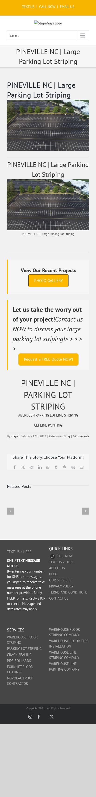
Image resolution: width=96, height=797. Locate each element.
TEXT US (28, 6)
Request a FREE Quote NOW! (48, 359)
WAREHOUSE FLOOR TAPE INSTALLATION (68, 643)
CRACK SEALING (19, 654)
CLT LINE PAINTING (48, 425)
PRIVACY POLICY (61, 586)
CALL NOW (47, 6)
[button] (10, 511)
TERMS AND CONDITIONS (68, 592)
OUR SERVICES (60, 580)
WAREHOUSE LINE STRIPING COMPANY (64, 655)
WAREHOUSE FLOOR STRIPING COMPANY (64, 632)
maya (14, 436)
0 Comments (81, 436)
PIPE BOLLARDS (19, 660)
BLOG (53, 574)
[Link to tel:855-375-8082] (52, 556)
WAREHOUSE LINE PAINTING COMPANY (64, 666)
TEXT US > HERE (19, 551)
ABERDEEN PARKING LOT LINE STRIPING (48, 415)
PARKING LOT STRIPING (24, 648)
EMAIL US (67, 6)
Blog (67, 436)
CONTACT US (59, 598)
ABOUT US (57, 568)
